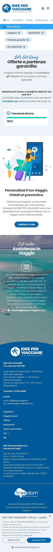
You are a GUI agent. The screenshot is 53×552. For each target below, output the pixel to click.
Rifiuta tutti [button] (14, 540)
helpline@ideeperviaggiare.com (28, 310)
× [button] (50, 516)
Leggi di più (27, 535)
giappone (31, 20)
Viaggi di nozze (10, 416)
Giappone (12, 33)
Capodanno (8, 412)
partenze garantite (44, 20)
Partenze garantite (16, 40)
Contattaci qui (10, 101)
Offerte (6, 420)
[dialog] (26, 532)
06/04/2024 (34, 33)
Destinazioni (9, 424)
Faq (5, 437)
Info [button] (5, 433)
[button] (26, 547)
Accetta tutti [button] (38, 540)
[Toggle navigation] (48, 8)
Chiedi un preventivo (12, 429)
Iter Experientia (20, 20)
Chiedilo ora (26, 224)
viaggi (10, 20)
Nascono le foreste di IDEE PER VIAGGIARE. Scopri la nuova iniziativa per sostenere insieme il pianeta (26, 507)
